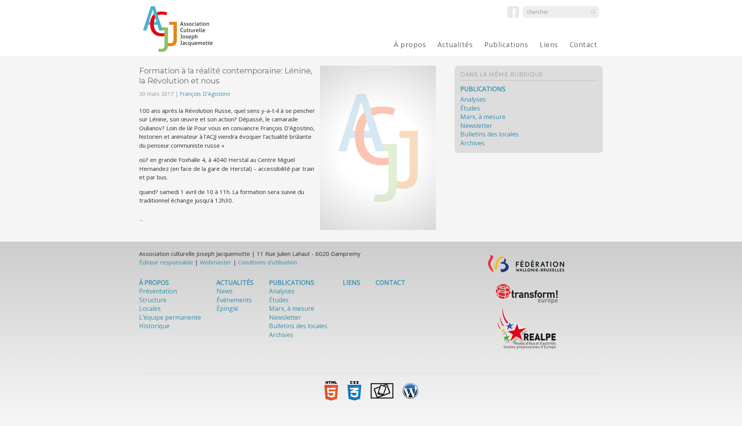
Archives (472, 143)
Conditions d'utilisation (267, 262)
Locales (150, 308)
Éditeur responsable (166, 262)
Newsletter (476, 125)
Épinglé (227, 308)
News (224, 291)
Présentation (158, 291)
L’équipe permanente (170, 317)
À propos (410, 44)
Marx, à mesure (482, 116)
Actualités (455, 44)
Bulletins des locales (489, 134)
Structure (153, 300)
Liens (548, 44)
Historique (154, 326)
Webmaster (215, 262)
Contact (583, 44)
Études (470, 108)
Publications (506, 44)
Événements (234, 300)
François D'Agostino (205, 93)
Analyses (473, 99)
